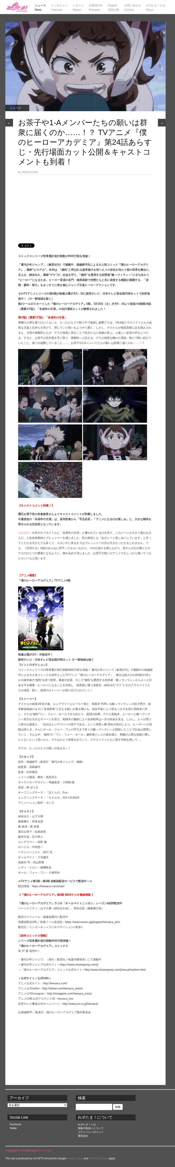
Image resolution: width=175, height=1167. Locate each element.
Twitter (13, 1128)
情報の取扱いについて (91, 1128)
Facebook (15, 1124)
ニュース (15, 107)
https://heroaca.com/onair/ (48, 886)
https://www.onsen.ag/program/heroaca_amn (92, 922)
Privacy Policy (75, 1158)
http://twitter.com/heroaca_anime (62, 988)
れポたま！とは (87, 1124)
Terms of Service (98, 1158)
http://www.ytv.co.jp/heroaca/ (80, 1003)
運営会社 (83, 1135)
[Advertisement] (85, 207)
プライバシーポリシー (91, 1132)
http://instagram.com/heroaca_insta (69, 993)
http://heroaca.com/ (55, 983)
